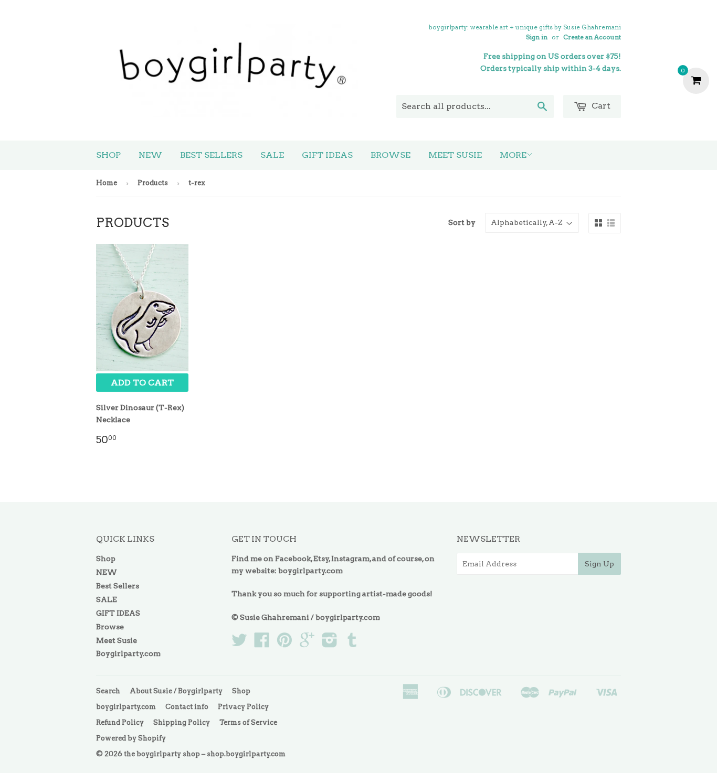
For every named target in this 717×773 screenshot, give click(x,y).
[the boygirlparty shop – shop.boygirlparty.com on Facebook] (262, 643)
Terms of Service (248, 722)
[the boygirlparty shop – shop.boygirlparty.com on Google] (307, 643)
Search (108, 691)
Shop (108, 155)
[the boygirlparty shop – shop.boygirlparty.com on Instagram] (330, 643)
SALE (272, 155)
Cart (599, 106)
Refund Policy (120, 722)
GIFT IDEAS (327, 155)
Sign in (536, 37)
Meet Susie (455, 155)
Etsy (321, 558)
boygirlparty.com (310, 570)
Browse (390, 155)
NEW (150, 155)
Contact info (186, 707)
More (513, 155)
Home (106, 183)
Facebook (293, 558)
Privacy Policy (243, 707)
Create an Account (592, 37)
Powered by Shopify (131, 738)
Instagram (350, 558)
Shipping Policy (181, 722)
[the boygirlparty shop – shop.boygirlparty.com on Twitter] (239, 643)
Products (153, 183)
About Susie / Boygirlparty (176, 691)
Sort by (462, 222)
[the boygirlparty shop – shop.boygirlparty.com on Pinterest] (284, 643)
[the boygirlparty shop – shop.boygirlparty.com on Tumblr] (352, 643)
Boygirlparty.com (128, 653)
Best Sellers (211, 155)
